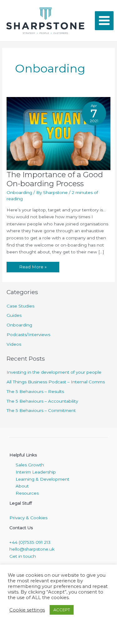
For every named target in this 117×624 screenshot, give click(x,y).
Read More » (33, 265)
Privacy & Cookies (28, 517)
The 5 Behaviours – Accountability (42, 401)
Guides (14, 315)
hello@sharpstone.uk (32, 549)
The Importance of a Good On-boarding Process (55, 179)
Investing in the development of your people (54, 372)
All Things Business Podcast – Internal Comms (56, 381)
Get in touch (22, 556)
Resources (27, 493)
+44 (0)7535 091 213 (30, 542)
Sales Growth (30, 464)
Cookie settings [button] (27, 610)
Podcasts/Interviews (28, 334)
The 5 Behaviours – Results (35, 391)
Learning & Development (42, 479)
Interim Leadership (36, 471)
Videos (14, 344)
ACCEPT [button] (61, 609)
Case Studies (20, 305)
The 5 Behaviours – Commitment (41, 410)
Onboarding (19, 192)
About (22, 485)
